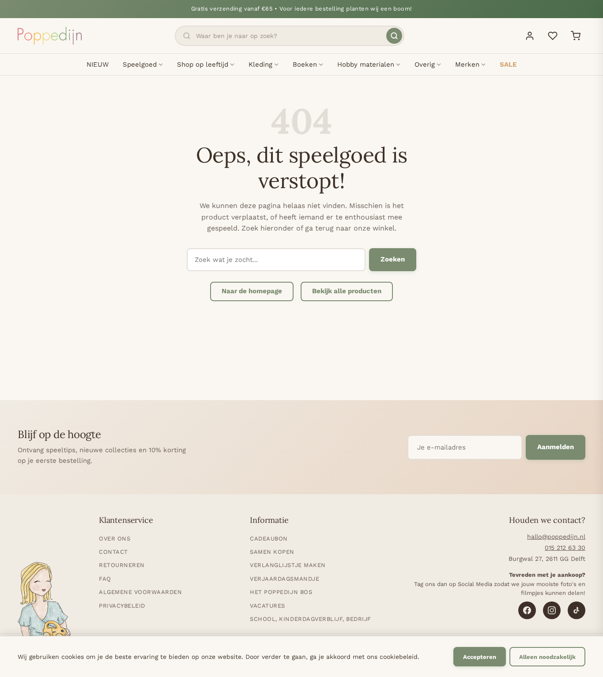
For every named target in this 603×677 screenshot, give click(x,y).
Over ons (114, 538)
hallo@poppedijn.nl (556, 536)
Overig (425, 64)
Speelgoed (140, 64)
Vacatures (267, 605)
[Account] (529, 35)
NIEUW (98, 64)
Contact (113, 551)
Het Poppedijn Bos (281, 592)
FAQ (105, 578)
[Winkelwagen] (575, 35)
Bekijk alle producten (346, 291)
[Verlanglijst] (552, 35)
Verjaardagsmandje (284, 578)
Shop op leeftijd (202, 64)
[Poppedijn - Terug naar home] (50, 36)
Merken (467, 64)
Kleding (260, 64)
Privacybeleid (122, 605)
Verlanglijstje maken (287, 565)
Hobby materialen (365, 64)
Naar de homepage (252, 291)
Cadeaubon (269, 538)
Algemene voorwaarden (140, 592)
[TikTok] (576, 610)
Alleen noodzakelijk (547, 657)
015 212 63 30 (565, 547)
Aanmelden (555, 447)
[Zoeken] (394, 36)
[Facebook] (527, 610)
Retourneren (122, 565)
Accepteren (479, 657)
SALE (508, 64)
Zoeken (393, 259)
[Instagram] (552, 610)
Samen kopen (272, 551)
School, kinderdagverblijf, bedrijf (310, 619)
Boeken (305, 64)
